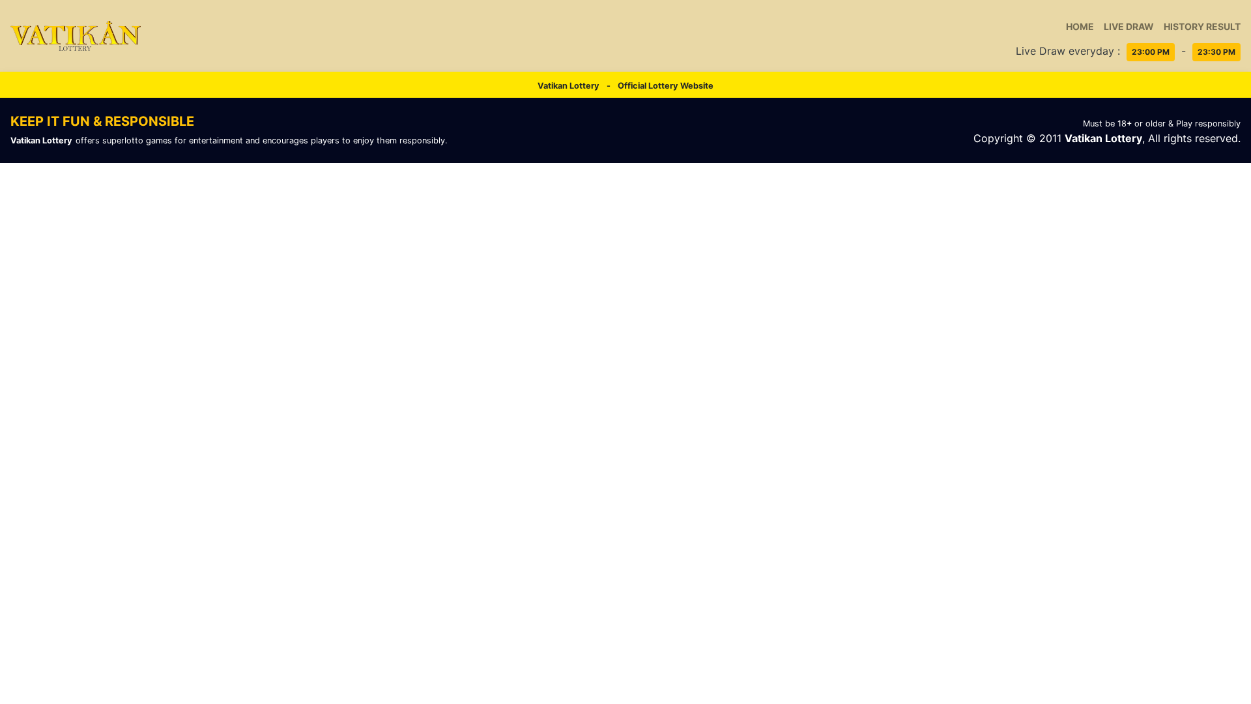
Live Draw (1129, 26)
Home (1080, 26)
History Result (1202, 26)
